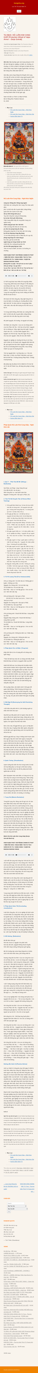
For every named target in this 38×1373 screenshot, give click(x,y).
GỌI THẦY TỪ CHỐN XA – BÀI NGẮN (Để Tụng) (17, 1260)
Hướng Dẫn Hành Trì (16, 116)
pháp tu (21, 1170)
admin (16, 1172)
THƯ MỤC (6, 1286)
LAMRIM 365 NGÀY (9, 1253)
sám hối (26, 1170)
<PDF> (31, 55)
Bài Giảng (19, 1168)
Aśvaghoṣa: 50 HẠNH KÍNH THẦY (13, 1257)
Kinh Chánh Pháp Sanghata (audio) (13, 1335)
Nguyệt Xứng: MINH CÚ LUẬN (12, 1255)
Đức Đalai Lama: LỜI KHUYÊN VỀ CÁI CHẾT (16, 1305)
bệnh (17, 1170)
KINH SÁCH (26, 1168)
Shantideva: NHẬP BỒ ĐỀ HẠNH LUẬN (14, 1288)
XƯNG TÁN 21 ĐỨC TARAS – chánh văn (15, 1290)
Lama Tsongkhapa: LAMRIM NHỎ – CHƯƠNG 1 (17, 1270)
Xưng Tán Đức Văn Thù (10, 1346)
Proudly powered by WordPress (12, 1369)
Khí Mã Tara (7, 1251)
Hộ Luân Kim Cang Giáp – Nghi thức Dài (22, 114)
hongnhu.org (19, 3)
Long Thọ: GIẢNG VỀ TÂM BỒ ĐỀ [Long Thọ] (16, 1266)
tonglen (31, 1170)
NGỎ (5, 1279)
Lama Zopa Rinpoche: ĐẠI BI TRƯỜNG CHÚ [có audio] (11, 1186)
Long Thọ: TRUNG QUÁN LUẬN (12, 1264)
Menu (19, 11)
